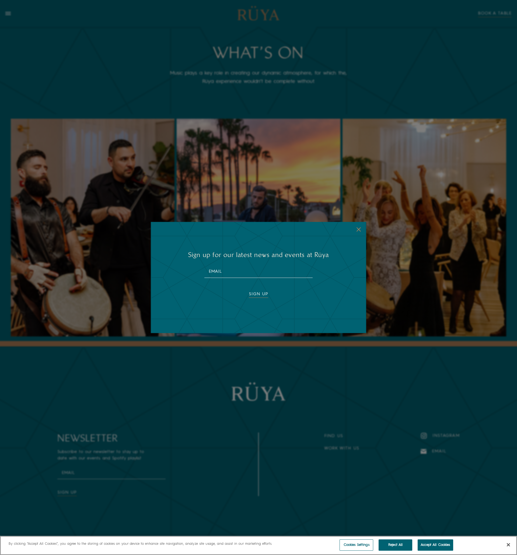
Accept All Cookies (435, 545)
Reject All (395, 545)
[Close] (508, 545)
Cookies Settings (356, 545)
